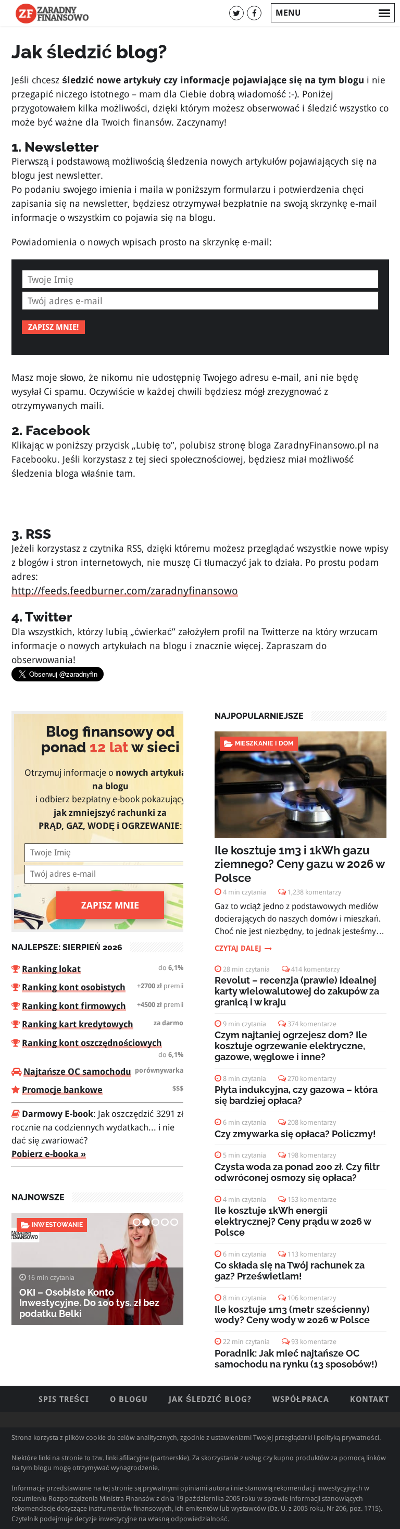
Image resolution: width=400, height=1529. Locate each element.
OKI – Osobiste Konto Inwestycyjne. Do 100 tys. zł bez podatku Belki (89, 1303)
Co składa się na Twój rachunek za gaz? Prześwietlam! (290, 1271)
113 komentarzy (312, 1254)
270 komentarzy (312, 1079)
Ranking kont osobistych (74, 987)
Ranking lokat (51, 969)
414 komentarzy (315, 969)
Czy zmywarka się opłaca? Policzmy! (295, 1133)
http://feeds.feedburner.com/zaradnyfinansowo (124, 591)
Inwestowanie (57, 1224)
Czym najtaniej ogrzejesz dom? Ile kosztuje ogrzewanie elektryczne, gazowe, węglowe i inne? (291, 1045)
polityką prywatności (348, 1437)
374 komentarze (312, 1024)
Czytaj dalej (238, 948)
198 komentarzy (312, 1155)
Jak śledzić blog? (210, 1399)
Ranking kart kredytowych (77, 1024)
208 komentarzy (312, 1122)
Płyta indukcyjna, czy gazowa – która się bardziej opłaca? (296, 1095)
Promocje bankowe (62, 1090)
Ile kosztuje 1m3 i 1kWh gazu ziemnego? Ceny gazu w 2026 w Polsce (299, 864)
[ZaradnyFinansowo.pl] (52, 13)
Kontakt (369, 1399)
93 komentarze (313, 1342)
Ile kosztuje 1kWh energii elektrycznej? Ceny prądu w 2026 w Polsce (293, 1221)
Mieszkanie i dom (264, 743)
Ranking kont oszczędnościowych (92, 1043)
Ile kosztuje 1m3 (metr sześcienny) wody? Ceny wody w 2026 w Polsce (292, 1315)
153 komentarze (312, 1199)
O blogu (129, 1399)
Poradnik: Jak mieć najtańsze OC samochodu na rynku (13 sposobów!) (296, 1359)
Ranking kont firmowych (74, 1006)
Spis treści (64, 1399)
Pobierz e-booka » (48, 1154)
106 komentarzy (312, 1298)
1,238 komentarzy (314, 892)
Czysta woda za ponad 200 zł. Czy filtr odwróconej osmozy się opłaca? (297, 1172)
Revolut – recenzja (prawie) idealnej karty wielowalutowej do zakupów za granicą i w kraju (297, 991)
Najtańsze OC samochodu (77, 1071)
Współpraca (300, 1399)
